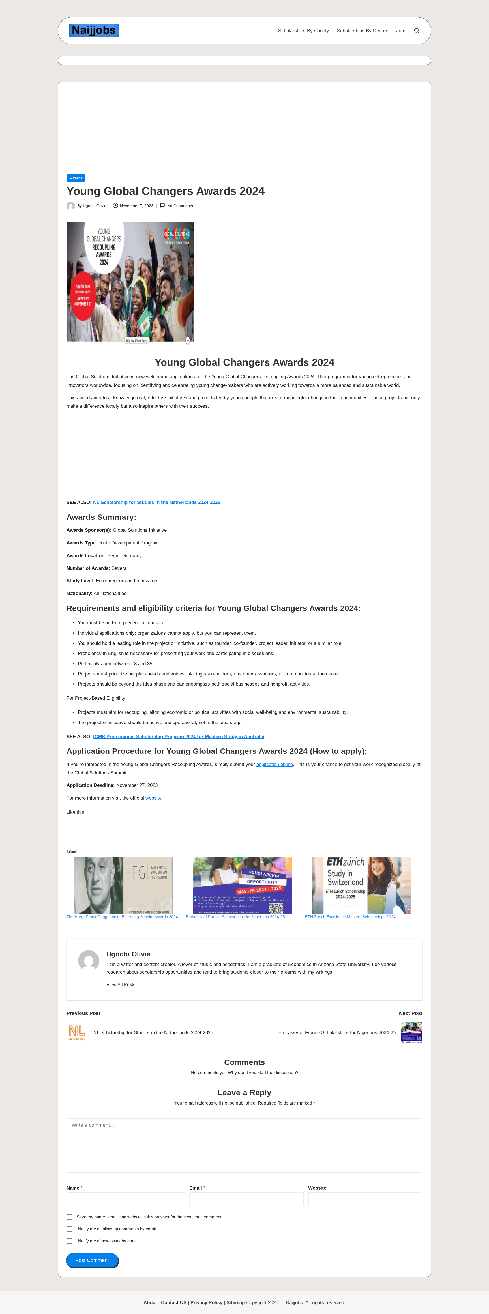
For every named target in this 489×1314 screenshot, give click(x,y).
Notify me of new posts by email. (108, 1240)
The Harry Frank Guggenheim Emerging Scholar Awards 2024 (122, 916)
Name (75, 1188)
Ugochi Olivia (128, 954)
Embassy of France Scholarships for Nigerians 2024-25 (235, 916)
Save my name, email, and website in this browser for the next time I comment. (149, 1216)
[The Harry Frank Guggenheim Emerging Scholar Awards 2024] (123, 885)
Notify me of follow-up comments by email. (117, 1228)
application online (274, 764)
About (150, 1302)
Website (317, 1188)
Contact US (173, 1302)
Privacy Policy (206, 1302)
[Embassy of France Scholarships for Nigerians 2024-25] (243, 885)
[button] (120, 984)
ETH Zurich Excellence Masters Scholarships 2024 (350, 916)
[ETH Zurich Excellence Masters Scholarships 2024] (362, 885)
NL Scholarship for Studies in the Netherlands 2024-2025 (156, 502)
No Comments (180, 205)
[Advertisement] (236, 132)
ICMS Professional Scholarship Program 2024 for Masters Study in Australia (178, 736)
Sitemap (235, 1302)
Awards (76, 178)
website (153, 798)
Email (197, 1188)
